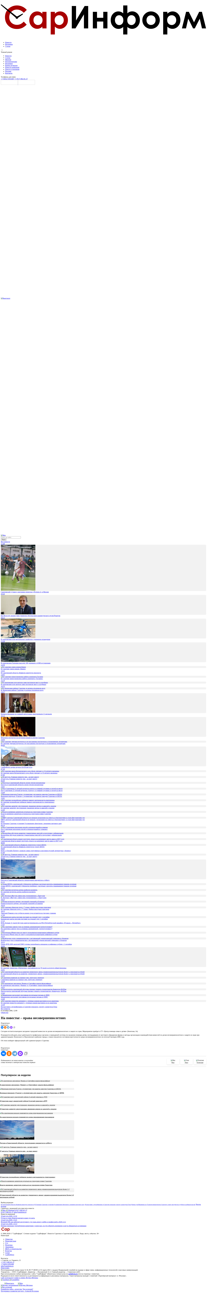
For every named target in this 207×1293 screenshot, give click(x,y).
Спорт (7, 1253)
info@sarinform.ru (20, 1212)
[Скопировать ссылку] (14, 1027)
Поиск (4, 539)
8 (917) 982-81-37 (21, 1210)
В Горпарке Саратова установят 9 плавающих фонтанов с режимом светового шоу (59, 1204)
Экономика (9, 1247)
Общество (4, 1012)
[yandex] (9, 1285)
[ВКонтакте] (2, 1027)
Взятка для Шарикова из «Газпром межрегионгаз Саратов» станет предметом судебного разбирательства (163, 1204)
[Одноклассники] (103, 533)
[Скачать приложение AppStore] (9, 84)
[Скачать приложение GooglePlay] (26, 84)
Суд (6, 1243)
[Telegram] (103, 296)
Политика (9, 1245)
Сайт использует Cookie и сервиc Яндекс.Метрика (19, 1278)
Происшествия (10, 1241)
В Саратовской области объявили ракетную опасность (17, 1204)
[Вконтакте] (5, 298)
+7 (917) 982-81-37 (21, 79)
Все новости (5, 542)
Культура (8, 1251)
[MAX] (11, 1027)
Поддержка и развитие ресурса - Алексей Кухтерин (20, 1291)
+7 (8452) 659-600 (7, 79)
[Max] (3, 535)
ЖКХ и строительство (13, 1249)
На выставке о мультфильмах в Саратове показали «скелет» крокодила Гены (108, 1204)
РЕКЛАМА (5, 1268)
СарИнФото (9, 1255)
